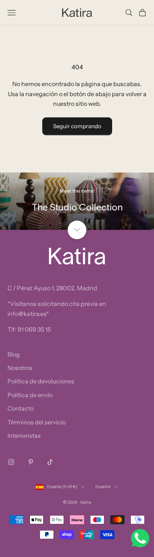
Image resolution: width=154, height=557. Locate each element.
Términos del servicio (36, 422)
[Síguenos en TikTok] (50, 462)
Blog (13, 354)
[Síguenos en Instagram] (11, 462)
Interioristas (24, 435)
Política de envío (30, 395)
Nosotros (20, 367)
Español (103, 487)
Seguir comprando (77, 126)
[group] (77, 201)
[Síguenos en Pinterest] (30, 462)
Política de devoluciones (40, 381)
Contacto (20, 408)
